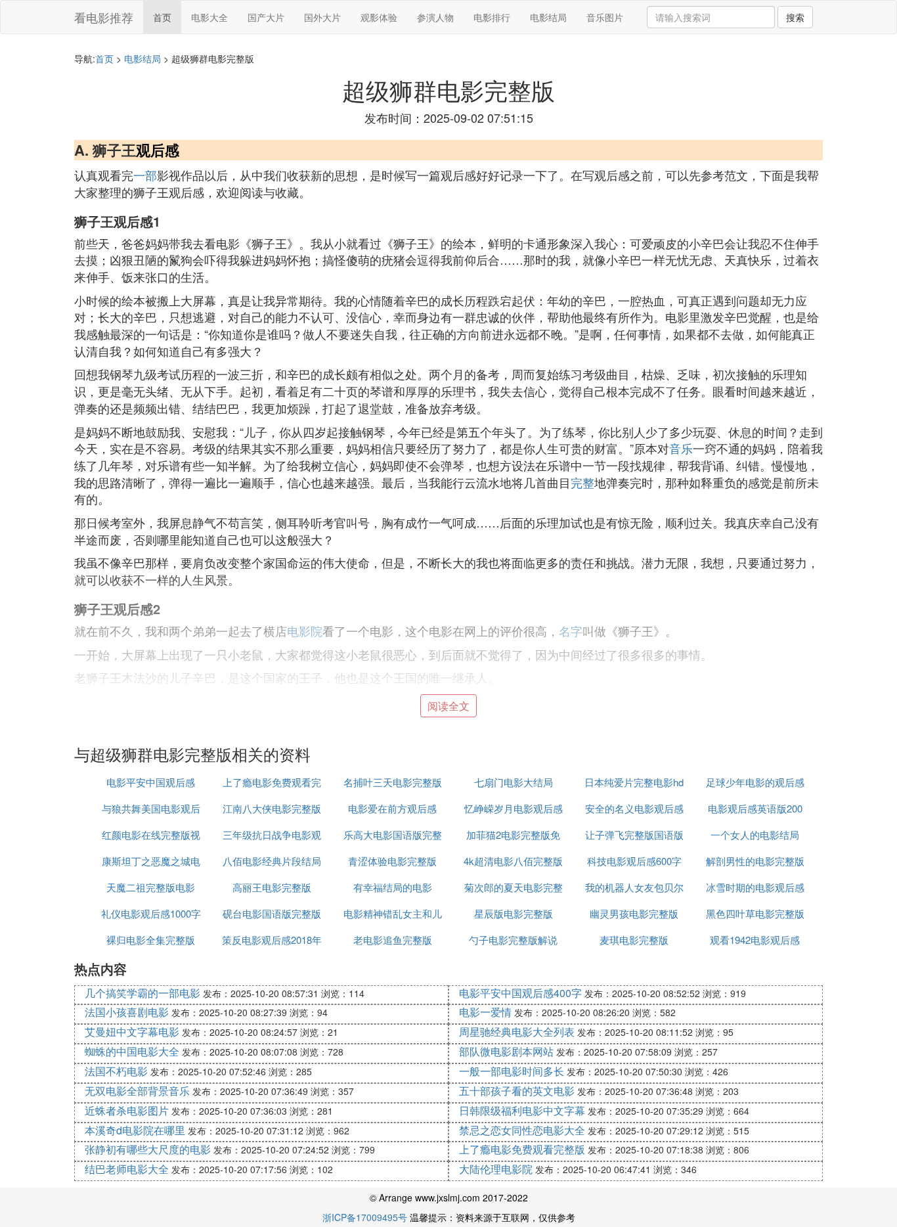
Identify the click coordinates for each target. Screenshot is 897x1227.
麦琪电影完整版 (634, 940)
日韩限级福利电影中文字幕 (522, 1110)
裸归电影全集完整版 (150, 940)
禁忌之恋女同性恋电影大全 (522, 1130)
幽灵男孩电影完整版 (634, 913)
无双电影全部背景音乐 (137, 1090)
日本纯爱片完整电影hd (634, 782)
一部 (145, 174)
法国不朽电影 (116, 1071)
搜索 (795, 17)
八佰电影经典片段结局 (272, 861)
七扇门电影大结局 (513, 782)
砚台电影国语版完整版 (272, 913)
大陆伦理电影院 (496, 1168)
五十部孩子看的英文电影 (517, 1090)
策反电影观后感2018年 (272, 940)
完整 (582, 482)
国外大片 (322, 17)
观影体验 (379, 17)
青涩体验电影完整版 (392, 861)
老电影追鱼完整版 (392, 940)
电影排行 (491, 17)
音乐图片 (604, 17)
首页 (162, 17)
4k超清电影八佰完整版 (513, 861)
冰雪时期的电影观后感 (755, 887)
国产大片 (266, 17)
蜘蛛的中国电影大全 (132, 1051)
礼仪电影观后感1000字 (151, 913)
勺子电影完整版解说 (513, 940)
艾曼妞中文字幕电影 (132, 1031)
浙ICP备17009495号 (364, 1217)
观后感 (157, 149)
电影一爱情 (485, 1011)
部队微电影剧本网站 (506, 1051)
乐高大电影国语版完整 (392, 834)
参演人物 (435, 17)
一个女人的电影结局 (755, 834)
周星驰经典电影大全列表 (517, 1031)
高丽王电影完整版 (271, 887)
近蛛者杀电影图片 (127, 1110)
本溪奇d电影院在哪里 (135, 1130)
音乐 (681, 448)
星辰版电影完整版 (513, 913)
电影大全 (209, 17)
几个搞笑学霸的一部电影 (142, 992)
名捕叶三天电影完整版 (392, 782)
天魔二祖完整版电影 (150, 887)
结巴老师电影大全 (127, 1168)
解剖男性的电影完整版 (755, 861)
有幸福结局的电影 (392, 887)
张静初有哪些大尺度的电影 (148, 1149)
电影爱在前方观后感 (392, 808)
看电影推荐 (103, 17)
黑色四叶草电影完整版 (755, 913)
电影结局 (548, 17)
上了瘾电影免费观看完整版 (522, 1149)
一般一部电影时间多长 (511, 1071)
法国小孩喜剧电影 (127, 1011)
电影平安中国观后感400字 (520, 992)
